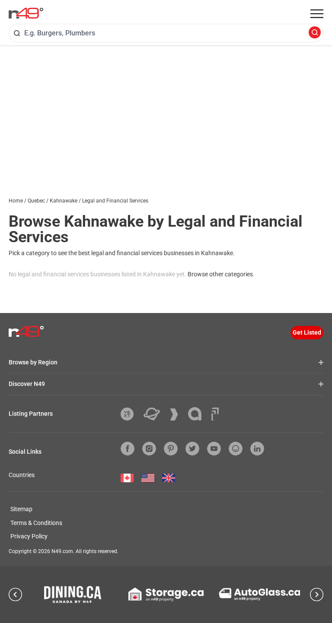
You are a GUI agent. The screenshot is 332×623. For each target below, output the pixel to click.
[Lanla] (198, 414)
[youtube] (214, 448)
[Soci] (215, 414)
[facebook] (127, 448)
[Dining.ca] (72, 594)
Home (16, 201)
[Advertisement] (166, 110)
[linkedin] (257, 448)
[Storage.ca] (166, 594)
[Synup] (177, 414)
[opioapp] (235, 448)
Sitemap (21, 509)
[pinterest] (170, 448)
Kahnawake (63, 201)
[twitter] (192, 448)
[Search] (315, 33)
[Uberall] (155, 414)
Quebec (36, 201)
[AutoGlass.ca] (259, 594)
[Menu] (316, 13)
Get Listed (307, 332)
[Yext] (130, 414)
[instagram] (149, 448)
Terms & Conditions (36, 522)
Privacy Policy (29, 536)
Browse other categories (220, 274)
